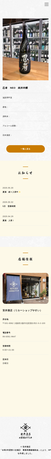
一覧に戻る (25, 149)
